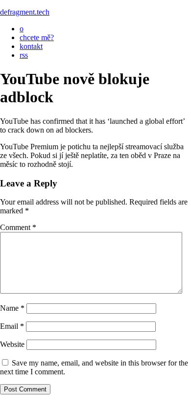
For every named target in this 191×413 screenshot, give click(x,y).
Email (12, 326)
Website (12, 344)
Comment (18, 227)
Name (12, 308)
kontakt (31, 46)
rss (24, 55)
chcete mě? (37, 37)
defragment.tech (24, 12)
